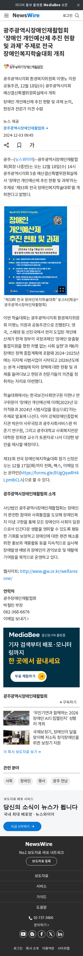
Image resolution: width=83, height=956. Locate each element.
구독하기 (69, 702)
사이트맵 (64, 948)
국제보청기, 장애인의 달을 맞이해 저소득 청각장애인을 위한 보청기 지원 (56, 737)
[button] (6, 145)
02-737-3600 (43, 917)
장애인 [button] (25, 781)
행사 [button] (41, 781)
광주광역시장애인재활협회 (25, 128)
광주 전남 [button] (60, 781)
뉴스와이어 (24, 159)
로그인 (18, 948)
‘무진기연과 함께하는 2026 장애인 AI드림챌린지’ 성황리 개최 (55, 718)
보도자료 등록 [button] (41, 861)
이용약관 (48, 948)
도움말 (41, 907)
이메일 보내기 (16, 618)
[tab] (41, 876)
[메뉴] (5, 15)
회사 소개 (32, 948)
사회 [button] (9, 781)
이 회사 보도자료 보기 (22, 751)
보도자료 (41, 875)
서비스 (41, 886)
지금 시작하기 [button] (20, 826)
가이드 (41, 897)
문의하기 (41, 925)
